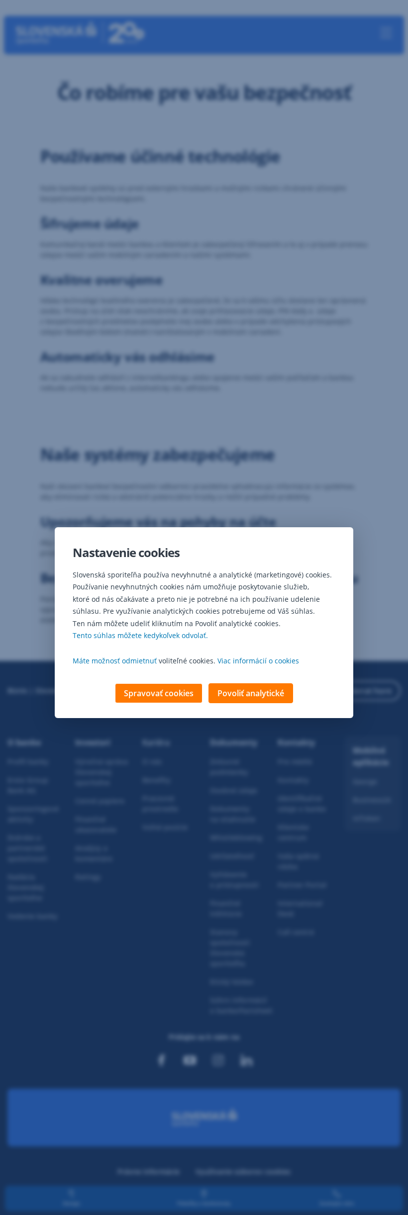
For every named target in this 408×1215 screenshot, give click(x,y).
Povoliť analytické (250, 693)
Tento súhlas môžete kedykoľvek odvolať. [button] (140, 635)
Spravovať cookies (159, 693)
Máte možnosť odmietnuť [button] (115, 660)
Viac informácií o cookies (258, 660)
